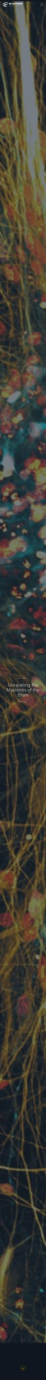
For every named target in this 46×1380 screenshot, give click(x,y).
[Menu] (41, 4)
